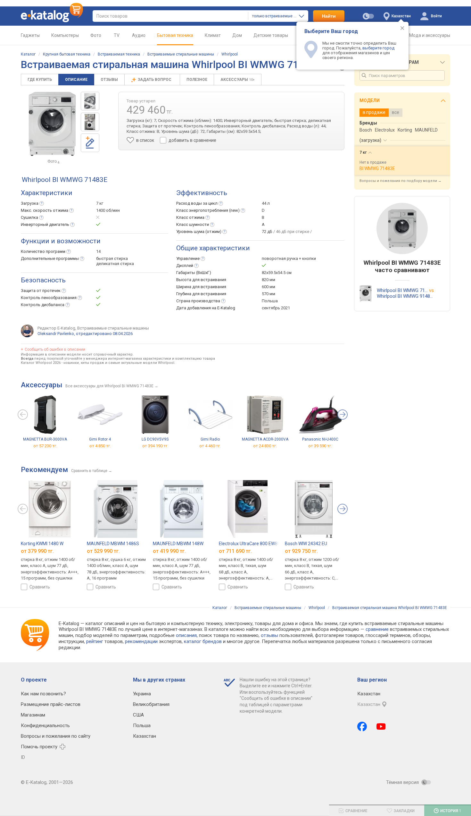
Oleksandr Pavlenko (55, 333)
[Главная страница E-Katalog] (52, 16)
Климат (213, 35)
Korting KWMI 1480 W (42, 543)
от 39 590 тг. (320, 445)
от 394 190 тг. (155, 445)
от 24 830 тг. (265, 445)
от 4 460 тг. (210, 445)
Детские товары (270, 35)
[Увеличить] (52, 124)
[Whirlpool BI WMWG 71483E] (90, 101)
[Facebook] (362, 726)
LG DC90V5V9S (155, 439)
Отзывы (109, 79)
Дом (237, 35)
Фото (95, 35)
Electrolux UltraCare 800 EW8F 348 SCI (257, 543)
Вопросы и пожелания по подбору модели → (400, 181)
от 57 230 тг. (45, 445)
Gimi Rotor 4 (100, 439)
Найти (329, 16)
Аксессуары (237, 79)
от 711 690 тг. (235, 551)
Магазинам (33, 715)
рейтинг (94, 641)
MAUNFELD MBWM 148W (178, 543)
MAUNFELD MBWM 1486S (113, 543)
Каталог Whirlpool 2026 (41, 363)
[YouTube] (381, 726)
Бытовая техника (175, 35)
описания (186, 635)
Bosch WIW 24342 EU (306, 543)
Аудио (138, 35)
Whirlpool (229, 54)
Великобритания (151, 704)
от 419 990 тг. (169, 551)
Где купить (40, 79)
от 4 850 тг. (100, 445)
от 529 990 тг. (103, 551)
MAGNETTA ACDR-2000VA (265, 439)
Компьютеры (65, 35)
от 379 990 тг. (37, 551)
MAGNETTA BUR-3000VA (45, 439)
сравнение (377, 629)
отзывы (269, 635)
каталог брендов (203, 641)
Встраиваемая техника (119, 54)
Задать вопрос (155, 79)
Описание (76, 79)
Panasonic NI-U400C (320, 439)
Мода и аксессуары (429, 35)
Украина (142, 694)
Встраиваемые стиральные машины (180, 54)
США (138, 715)
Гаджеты (30, 35)
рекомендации (141, 641)
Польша (142, 725)
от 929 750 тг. (301, 551)
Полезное (196, 79)
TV (116, 35)
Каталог (28, 54)
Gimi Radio (210, 439)
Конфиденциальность (45, 725)
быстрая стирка (112, 258)
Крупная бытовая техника (66, 54)
